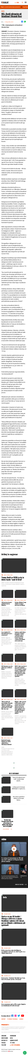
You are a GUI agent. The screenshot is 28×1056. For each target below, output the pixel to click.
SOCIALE (3, 1043)
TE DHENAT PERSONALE (12, 1019)
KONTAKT (3, 1019)
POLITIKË (3, 1045)
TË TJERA (12, 1043)
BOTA (11, 1038)
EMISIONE (3, 1036)
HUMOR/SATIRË (14, 1040)
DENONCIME (13, 1036)
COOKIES (21, 1019)
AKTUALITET (4, 1040)
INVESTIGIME (4, 1038)
